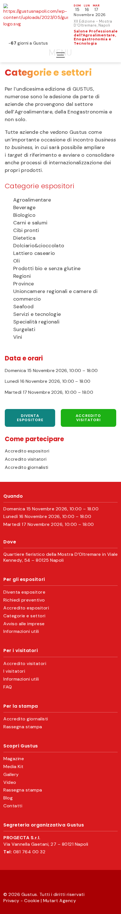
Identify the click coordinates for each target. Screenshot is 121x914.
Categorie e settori (24, 616)
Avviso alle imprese (24, 624)
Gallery (11, 774)
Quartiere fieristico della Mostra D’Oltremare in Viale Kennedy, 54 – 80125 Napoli (60, 557)
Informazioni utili (21, 631)
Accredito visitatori (88, 418)
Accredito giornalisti (26, 467)
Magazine (13, 759)
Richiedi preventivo (24, 600)
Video (9, 782)
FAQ (7, 687)
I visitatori (14, 671)
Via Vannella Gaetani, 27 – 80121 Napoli (45, 844)
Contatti (12, 806)
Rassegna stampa (22, 727)
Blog (8, 798)
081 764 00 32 (29, 852)
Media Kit (13, 766)
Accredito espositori (27, 451)
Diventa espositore (30, 418)
